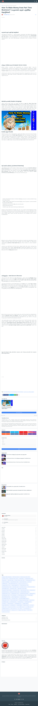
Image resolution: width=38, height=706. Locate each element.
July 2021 (19, 552)
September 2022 (19, 544)
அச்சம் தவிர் (31, 605)
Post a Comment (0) (19, 412)
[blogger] (6, 434)
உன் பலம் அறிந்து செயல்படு (20, 606)
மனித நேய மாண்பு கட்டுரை (5, 611)
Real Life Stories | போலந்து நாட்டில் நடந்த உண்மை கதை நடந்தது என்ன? (16, 454)
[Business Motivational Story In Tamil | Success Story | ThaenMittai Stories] (4, 463)
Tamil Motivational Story (28, 601)
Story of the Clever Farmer (14, 600)
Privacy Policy (27, 704)
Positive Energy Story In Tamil (22, 595)
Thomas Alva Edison (10, 603)
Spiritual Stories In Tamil (5, 600)
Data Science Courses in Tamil (13, 578)
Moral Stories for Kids (16, 590)
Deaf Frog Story (21, 578)
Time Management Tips (18, 603)
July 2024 (19, 528)
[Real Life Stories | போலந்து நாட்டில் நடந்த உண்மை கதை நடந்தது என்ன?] (4, 455)
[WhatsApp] (15, 395)
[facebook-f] (6, 432)
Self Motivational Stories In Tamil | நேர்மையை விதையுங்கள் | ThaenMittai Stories (18, 458)
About (12, 704)
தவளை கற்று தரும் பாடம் (27, 608)
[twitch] (32, 434)
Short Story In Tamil (15, 598)
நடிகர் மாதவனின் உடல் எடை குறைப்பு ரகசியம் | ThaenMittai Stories (15, 486)
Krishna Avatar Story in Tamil (24, 585)
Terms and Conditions (21, 704)
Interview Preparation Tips (15, 585)
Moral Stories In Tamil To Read (22, 588)
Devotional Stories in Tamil (29, 578)
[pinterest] (23, 434)
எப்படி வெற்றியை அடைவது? (29, 606)
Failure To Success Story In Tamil (19, 580)
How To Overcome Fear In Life (13, 583)
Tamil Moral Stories (20, 601)
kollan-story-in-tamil (26, 605)
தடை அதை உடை (20, 608)
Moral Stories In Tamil (13, 588)
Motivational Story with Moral (24, 593)
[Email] (17, 395)
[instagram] (32, 432)
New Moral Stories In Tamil (6, 595)
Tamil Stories (4, 603)
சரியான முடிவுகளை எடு (14, 608)
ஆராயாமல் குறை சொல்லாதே (12, 606)
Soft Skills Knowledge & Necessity (24, 598)
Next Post (35, 415)
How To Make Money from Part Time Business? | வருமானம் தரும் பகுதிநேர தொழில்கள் (7, 407)
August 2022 (19, 545)
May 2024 (19, 531)
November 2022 (19, 541)
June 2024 (19, 530)
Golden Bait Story (4, 583)
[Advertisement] (19, 24)
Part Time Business (13, 595)
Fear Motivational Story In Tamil (30, 580)
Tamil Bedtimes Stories (5, 601)
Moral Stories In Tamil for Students (7, 590)
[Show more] (19, 395)
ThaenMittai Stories (20, 702)
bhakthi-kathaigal (19, 605)
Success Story (32, 600)
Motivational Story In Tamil (15, 593)
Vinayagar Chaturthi (25, 603)
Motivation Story (32, 590)
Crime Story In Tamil (5, 578)
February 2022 (19, 548)
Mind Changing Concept (5, 588)
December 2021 (19, 551)
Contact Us (15, 704)
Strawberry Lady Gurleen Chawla (23, 600)
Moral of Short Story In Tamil (25, 590)
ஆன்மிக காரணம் (4, 606)
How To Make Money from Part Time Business (10, 5)
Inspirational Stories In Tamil (6, 585)
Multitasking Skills (32, 593)
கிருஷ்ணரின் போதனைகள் (5, 608)
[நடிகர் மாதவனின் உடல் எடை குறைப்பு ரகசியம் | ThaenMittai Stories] (4, 487)
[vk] (14, 434)
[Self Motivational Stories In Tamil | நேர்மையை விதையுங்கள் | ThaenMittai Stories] (4, 459)
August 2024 (19, 527)
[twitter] (14, 432)
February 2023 (19, 538)
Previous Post (3, 415)
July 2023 (19, 534)
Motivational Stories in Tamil (6, 593)
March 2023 (19, 537)
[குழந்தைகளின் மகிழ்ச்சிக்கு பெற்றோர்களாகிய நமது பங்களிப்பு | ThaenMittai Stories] (4, 495)
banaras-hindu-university (5, 605)
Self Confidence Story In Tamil (6, 598)
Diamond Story (4, 580)
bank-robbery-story (12, 605)
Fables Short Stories (10, 580)
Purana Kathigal (30, 595)
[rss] (23, 699)
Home (2, 5)
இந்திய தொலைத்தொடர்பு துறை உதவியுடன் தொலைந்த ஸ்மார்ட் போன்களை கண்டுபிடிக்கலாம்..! (19, 490)
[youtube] (23, 432)
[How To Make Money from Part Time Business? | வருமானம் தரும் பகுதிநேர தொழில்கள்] (7, 403)
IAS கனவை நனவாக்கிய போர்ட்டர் (23, 583)
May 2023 (19, 535)
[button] (1, 1)
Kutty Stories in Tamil (19, 617)
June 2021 (19, 554)
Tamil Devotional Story (13, 601)
